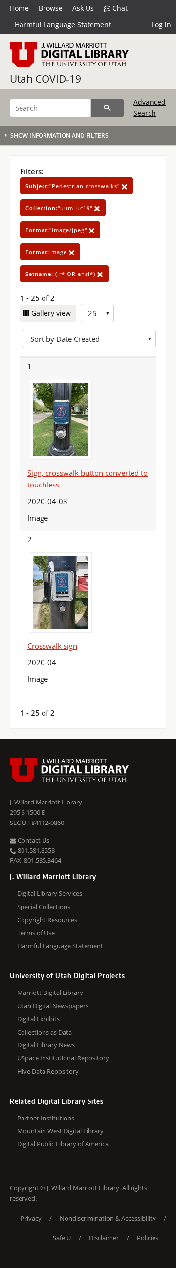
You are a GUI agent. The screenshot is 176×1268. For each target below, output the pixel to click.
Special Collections (43, 906)
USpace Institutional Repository (63, 1058)
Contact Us (32, 840)
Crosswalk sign (52, 646)
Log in (161, 24)
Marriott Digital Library (50, 992)
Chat (119, 8)
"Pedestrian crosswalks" (73, 186)
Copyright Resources (47, 919)
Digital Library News (46, 1044)
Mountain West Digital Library (60, 1130)
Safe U (62, 1237)
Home (19, 8)
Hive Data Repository (48, 1071)
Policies (147, 1237)
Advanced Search (149, 107)
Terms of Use (36, 933)
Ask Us (83, 8)
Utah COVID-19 (45, 78)
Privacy (31, 1218)
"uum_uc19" (59, 207)
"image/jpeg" (57, 229)
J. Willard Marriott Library (46, 802)
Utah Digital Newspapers (52, 1005)
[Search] (107, 108)
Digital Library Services (49, 893)
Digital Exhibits (38, 1018)
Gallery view (50, 312)
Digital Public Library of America (63, 1144)
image (47, 251)
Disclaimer (104, 1237)
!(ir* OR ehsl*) (61, 273)
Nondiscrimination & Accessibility (108, 1218)
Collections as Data (44, 1032)
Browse (51, 8)
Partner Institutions (45, 1118)
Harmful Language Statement (63, 24)
